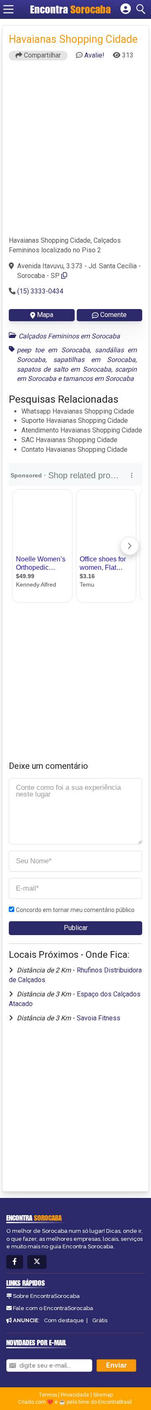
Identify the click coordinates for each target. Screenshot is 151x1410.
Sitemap (103, 1395)
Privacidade (75, 1395)
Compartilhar (41, 55)
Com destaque (64, 1320)
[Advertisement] (75, 152)
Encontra (70, 9)
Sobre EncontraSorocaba (46, 1296)
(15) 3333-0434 (40, 291)
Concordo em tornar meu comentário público (75, 910)
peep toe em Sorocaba (53, 350)
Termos (48, 1395)
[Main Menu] (8, 9)
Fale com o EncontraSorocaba (53, 1308)
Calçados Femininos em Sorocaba (69, 336)
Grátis (99, 1320)
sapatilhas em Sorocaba (94, 360)
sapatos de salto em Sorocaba (64, 369)
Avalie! (94, 55)
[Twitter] (37, 1262)
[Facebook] (14, 1262)
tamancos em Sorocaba (98, 379)
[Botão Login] (125, 9)
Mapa (45, 315)
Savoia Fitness (98, 1018)
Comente (113, 315)
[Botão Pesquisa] (142, 9)
